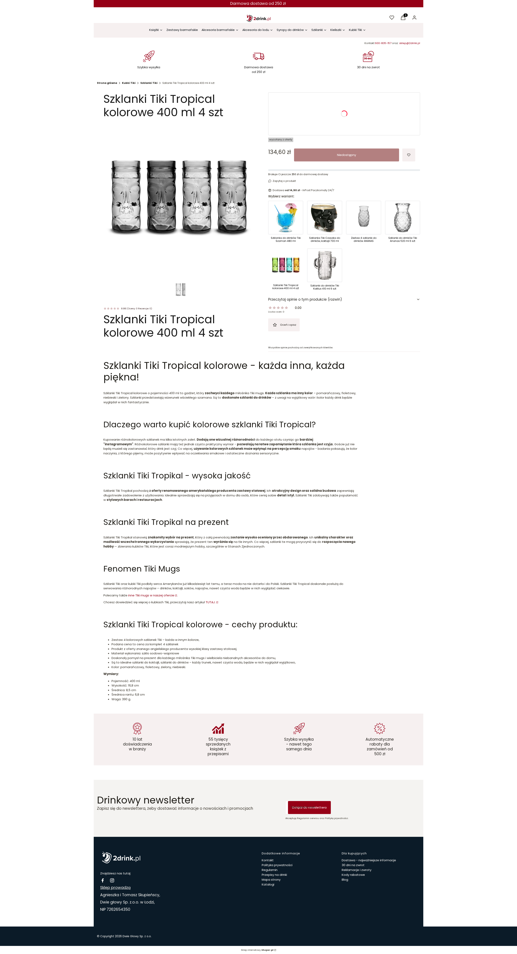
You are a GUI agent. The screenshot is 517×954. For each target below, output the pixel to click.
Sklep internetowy (257, 950)
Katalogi (268, 884)
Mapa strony (271, 879)
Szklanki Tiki (149, 83)
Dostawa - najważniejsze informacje (369, 860)
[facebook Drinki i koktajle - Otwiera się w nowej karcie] (102, 880)
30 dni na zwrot (353, 865)
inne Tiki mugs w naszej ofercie (151, 595)
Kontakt (268, 860)
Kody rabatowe (353, 875)
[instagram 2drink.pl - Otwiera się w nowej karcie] (112, 880)
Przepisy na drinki (274, 875)
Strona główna (107, 83)
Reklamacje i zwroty (356, 870)
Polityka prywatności (277, 865)
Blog (345, 879)
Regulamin (269, 870)
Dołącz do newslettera (309, 807)
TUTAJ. (210, 602)
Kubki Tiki (129, 83)
